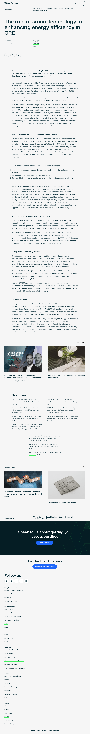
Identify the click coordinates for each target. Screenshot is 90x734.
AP (34, 9)
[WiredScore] (11, 3)
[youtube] (7, 581)
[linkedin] (21, 581)
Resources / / (9, 9)
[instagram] (26, 581)
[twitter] (16, 581)
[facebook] (11, 581)
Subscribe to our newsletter (44, 566)
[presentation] (78, 342)
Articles (40, 9)
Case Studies (51, 9)
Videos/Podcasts (40, 10)
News (61, 9)
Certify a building (44, 542)
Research (69, 9)
